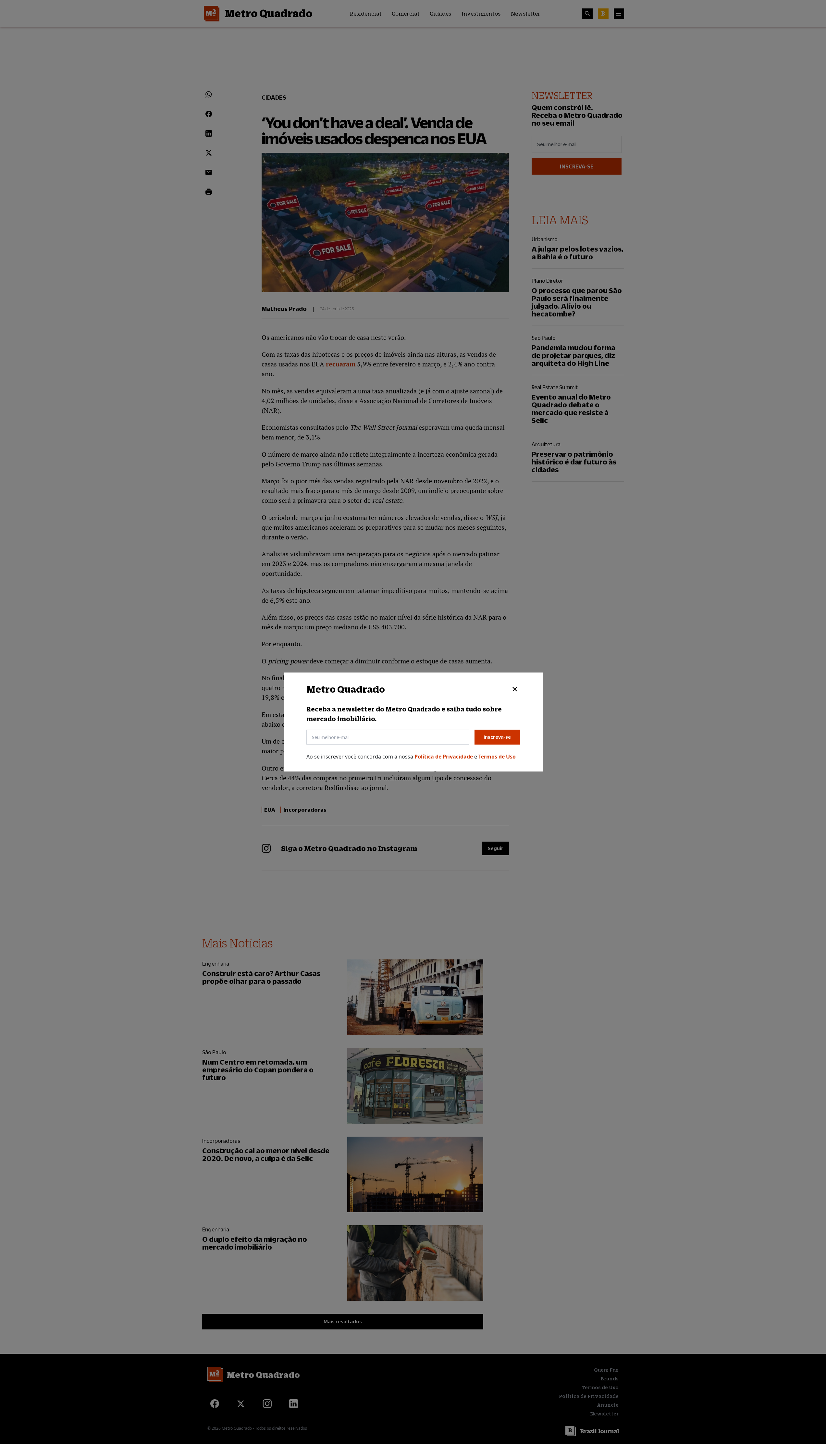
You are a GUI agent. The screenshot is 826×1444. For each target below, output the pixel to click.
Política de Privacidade (444, 756)
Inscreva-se (497, 737)
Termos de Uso (497, 756)
